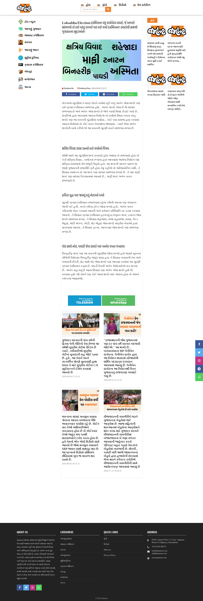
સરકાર (63, 550)
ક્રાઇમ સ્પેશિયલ (67, 566)
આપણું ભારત (65, 555)
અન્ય (62, 583)
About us (107, 550)
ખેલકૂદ (63, 572)
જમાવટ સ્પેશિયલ (67, 544)
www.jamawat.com (159, 557)
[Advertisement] (101, 502)
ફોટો (105, 539)
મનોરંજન (64, 577)
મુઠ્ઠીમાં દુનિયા (65, 561)
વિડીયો (106, 544)
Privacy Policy (109, 555)
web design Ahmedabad (117, 598)
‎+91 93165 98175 (159, 546)
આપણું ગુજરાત (66, 539)
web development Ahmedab (143, 598)
